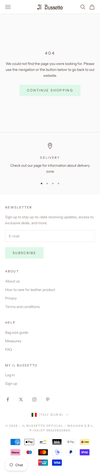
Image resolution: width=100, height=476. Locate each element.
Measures (13, 341)
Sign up (11, 383)
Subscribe (24, 253)
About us (12, 281)
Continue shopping (50, 90)
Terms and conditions (22, 306)
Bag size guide (16, 332)
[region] (50, 158)
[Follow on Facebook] (7, 399)
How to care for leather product (30, 289)
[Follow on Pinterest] (47, 399)
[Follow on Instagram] (34, 399)
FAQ (8, 349)
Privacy (11, 298)
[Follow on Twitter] (21, 399)
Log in (10, 375)
